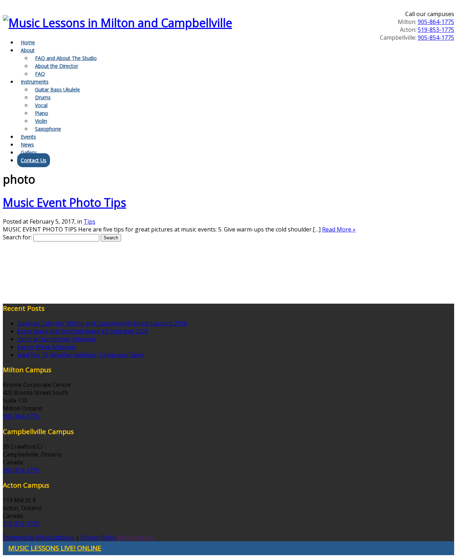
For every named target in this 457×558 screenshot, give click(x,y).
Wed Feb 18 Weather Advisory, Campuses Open (80, 355)
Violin (41, 121)
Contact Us (33, 160)
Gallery (28, 152)
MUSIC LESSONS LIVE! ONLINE (54, 547)
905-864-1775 (436, 22)
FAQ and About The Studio (66, 58)
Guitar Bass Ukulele (57, 89)
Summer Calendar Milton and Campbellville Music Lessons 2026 (102, 323)
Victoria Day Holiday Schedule (56, 339)
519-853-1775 (436, 30)
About (28, 50)
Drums (43, 97)
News (27, 144)
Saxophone (48, 128)
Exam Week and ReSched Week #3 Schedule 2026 (82, 331)
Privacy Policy (98, 537)
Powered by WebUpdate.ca (38, 537)
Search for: (17, 237)
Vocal (41, 105)
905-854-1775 (436, 37)
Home (28, 42)
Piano (41, 113)
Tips (89, 221)
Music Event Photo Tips (64, 202)
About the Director (56, 66)
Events (28, 136)
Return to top (135, 537)
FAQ (40, 73)
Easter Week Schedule (46, 347)
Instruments (35, 81)
